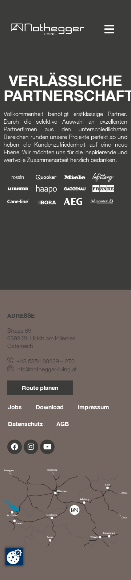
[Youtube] (47, 447)
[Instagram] (31, 447)
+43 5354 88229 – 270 (44, 361)
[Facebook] (14, 447)
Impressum (93, 406)
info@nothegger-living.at (45, 369)
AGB (62, 423)
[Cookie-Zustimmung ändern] (14, 556)
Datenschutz (25, 423)
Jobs (15, 406)
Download (50, 406)
